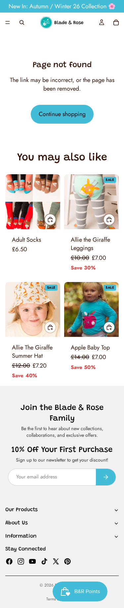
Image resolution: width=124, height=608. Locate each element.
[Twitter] (56, 561)
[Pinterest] (67, 561)
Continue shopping (62, 114)
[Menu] (7, 22)
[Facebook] (9, 561)
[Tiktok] (44, 561)
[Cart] (116, 22)
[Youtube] (32, 561)
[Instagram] (21, 561)
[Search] (22, 22)
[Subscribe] (106, 477)
